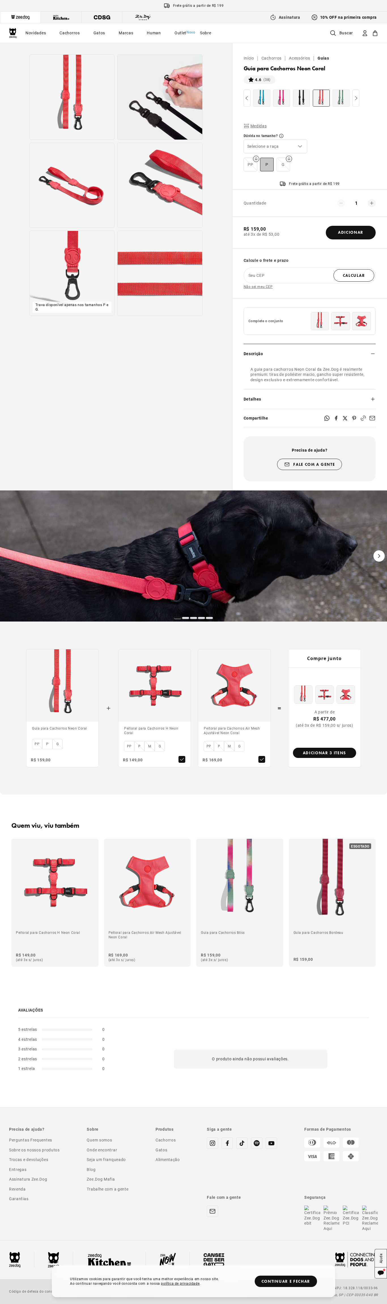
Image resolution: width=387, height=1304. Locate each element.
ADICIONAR (350, 232)
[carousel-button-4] (209, 618)
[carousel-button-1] (185, 618)
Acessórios (299, 58)
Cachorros (271, 58)
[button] (275, 146)
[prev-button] (247, 98)
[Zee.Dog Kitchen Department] (61, 17)
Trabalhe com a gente (107, 1189)
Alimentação (168, 1159)
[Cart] (375, 33)
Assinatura (289, 17)
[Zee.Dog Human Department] (142, 17)
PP (250, 164)
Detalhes (252, 399)
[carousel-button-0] (177, 618)
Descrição (253, 353)
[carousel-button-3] (201, 618)
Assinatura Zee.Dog (28, 1179)
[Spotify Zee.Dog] (256, 1143)
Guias (323, 58)
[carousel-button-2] (193, 618)
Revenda (17, 1189)
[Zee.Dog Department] (20, 17)
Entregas (18, 1169)
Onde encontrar (102, 1150)
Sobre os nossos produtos (34, 1150)
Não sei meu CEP (258, 287)
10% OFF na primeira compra (348, 17)
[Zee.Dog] (13, 33)
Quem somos (99, 1140)
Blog (91, 1169)
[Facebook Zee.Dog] (227, 1143)
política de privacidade (180, 1283)
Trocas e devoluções (28, 1159)
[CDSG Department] (102, 17)
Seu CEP (256, 275)
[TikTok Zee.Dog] (242, 1143)
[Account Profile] (365, 33)
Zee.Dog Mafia (101, 1179)
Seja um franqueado (106, 1159)
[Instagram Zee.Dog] (212, 1143)
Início (249, 58)
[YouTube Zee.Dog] (271, 1143)
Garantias (18, 1198)
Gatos (161, 1150)
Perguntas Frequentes (30, 1140)
